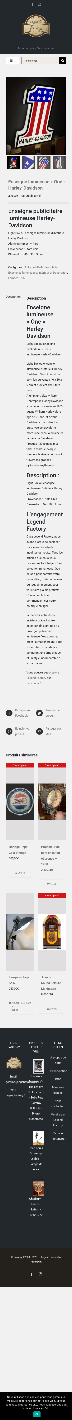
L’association (58, 1071)
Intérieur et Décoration (52, 272)
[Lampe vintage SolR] (20, 932)
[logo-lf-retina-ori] (36, 12)
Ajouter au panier (15, 1006)
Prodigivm (36, 1261)
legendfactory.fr (16, 1095)
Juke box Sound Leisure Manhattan (51, 983)
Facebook (32, 683)
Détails (21, 872)
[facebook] (32, 4)
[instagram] (39, 4)
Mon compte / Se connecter (36, 48)
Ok (37, 1414)
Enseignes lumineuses (22, 272)
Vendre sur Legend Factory (58, 1120)
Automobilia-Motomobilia (41, 267)
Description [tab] (13, 296)
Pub (22, 278)
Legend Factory (36, 678)
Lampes (13, 278)
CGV (58, 1079)
